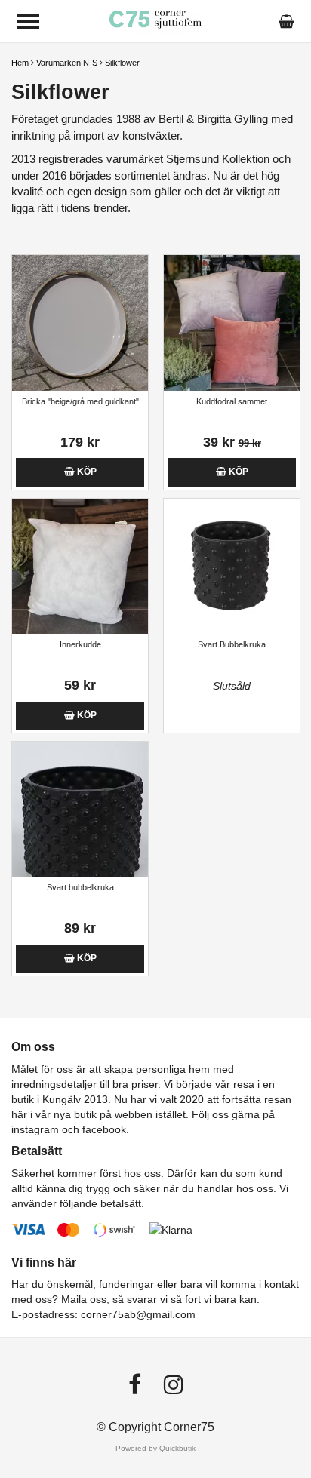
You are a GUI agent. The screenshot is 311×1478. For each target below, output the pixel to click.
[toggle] (28, 22)
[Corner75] (155, 20)
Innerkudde (80, 644)
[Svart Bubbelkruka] (232, 566)
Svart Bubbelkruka (232, 644)
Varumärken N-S (66, 62)
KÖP (86, 471)
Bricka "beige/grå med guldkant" (80, 401)
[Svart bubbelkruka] (80, 809)
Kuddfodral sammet (231, 401)
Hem (20, 62)
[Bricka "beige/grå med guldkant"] (80, 322)
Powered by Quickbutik (155, 1448)
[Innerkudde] (80, 566)
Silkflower (122, 62)
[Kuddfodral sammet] (232, 322)
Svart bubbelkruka (80, 887)
